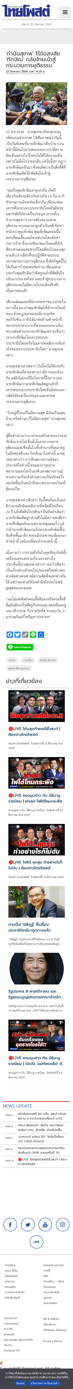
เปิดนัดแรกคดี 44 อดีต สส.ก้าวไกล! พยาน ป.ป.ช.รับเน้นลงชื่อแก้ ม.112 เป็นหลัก (42, 1116)
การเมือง (28, 660)
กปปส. (12, 660)
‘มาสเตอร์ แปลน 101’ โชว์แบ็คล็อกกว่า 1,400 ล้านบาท (41, 1139)
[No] (68, 1379)
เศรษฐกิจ (10, 1287)
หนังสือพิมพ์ (12, 1298)
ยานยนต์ (9, 1334)
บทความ (10, 1281)
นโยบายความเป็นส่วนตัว (45, 1383)
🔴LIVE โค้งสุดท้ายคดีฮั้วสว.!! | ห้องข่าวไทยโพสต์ (34, 731)
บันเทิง (8, 1345)
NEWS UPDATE (17, 1106)
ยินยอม (20, 1383)
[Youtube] (45, 1224)
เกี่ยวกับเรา (49, 1325)
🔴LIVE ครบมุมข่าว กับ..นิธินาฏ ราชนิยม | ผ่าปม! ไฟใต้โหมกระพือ (35, 798)
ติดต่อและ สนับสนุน (55, 1330)
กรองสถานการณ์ (53, 1265)
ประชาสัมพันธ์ (51, 1292)
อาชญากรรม (11, 1324)
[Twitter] (27, 1224)
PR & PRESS (51, 1319)
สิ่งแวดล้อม (50, 1303)
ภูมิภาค (47, 1298)
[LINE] (36, 1242)
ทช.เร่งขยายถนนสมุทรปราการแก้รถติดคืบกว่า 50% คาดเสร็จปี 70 (41, 1150)
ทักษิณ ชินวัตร (48, 660)
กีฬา (45, 1276)
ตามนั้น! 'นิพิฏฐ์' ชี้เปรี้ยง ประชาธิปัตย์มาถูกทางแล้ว (29, 927)
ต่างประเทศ (10, 1318)
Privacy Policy (52, 1341)
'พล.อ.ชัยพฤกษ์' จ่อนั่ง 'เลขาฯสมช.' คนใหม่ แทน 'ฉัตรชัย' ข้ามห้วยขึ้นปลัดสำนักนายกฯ (41, 1127)
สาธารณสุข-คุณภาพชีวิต (18, 1340)
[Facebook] (10, 1224)
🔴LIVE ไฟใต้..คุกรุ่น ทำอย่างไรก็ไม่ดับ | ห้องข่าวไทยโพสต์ (35, 865)
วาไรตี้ (46, 1271)
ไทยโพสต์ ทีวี (12, 1351)
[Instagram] (62, 1224)
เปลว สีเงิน (11, 1271)
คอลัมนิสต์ (11, 1276)
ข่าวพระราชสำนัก (15, 1292)
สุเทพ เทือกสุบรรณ (19, 668)
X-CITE (8, 1329)
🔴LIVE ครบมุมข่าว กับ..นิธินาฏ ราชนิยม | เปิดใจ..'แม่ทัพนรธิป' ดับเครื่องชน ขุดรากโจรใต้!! (36, 1063)
